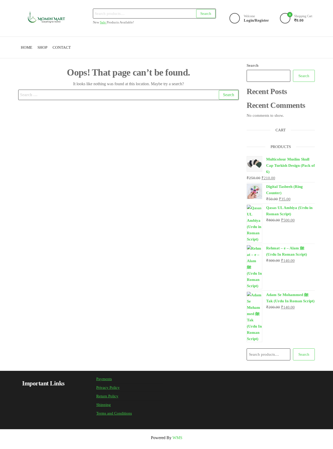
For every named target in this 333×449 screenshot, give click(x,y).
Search (205, 13)
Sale (103, 22)
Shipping (103, 405)
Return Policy (107, 396)
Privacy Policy (108, 387)
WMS (177, 437)
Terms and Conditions (114, 413)
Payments (104, 379)
